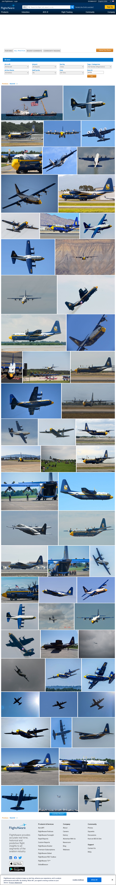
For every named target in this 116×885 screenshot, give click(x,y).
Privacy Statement (15, 883)
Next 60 (12, 84)
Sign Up (110, 7)
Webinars (66, 850)
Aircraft (7, 64)
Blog (64, 846)
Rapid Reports (43, 839)
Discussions (92, 835)
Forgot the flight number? (84, 7)
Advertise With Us (69, 839)
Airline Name (9, 70)
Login (16, 1)
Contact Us (92, 848)
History (65, 835)
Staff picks (36, 70)
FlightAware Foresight (46, 835)
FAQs (90, 852)
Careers (66, 831)
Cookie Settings (78, 880)
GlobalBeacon (43, 864)
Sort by (62, 64)
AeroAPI (41, 828)
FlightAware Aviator (45, 846)
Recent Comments (34, 51)
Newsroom (67, 842)
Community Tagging (52, 51)
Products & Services (46, 824)
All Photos (19, 51)
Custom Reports (44, 842)
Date (61, 70)
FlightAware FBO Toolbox (47, 857)
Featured (8, 51)
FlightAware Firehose (45, 831)
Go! (92, 76)
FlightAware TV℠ (44, 861)
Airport (34, 64)
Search (89, 70)
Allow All (94, 880)
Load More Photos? (58, 814)
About (65, 828)
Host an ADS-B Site (95, 839)
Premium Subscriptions (46, 850)
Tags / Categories (93, 64)
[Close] (112, 879)
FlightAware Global (45, 853)
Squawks (91, 831)
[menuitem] (5, 12)
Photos (90, 828)
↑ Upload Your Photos (104, 50)
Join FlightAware (7, 1)
